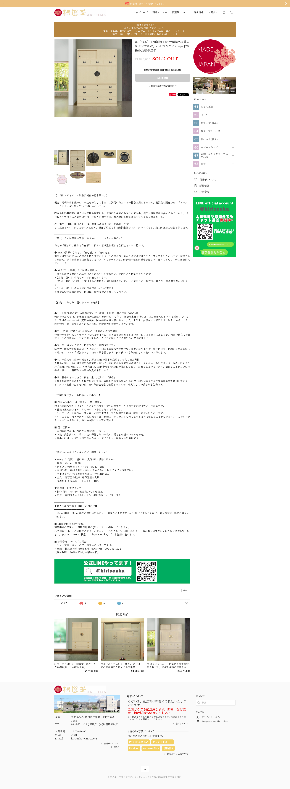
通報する (185, 590)
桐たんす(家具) (209, 123)
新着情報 (198, 12)
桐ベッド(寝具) (209, 139)
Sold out (162, 77)
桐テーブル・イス (210, 131)
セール (204, 114)
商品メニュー (159, 12)
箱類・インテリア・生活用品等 (214, 155)
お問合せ (213, 12)
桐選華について (180, 12)
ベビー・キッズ (209, 147)
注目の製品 (207, 106)
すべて (64, 603)
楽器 (203, 163)
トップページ (140, 12)
